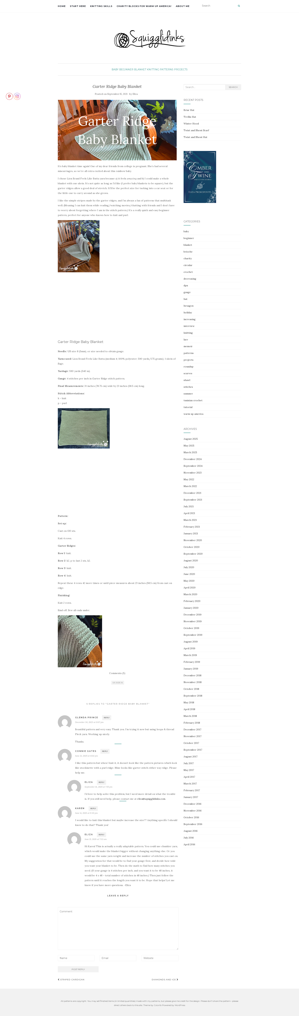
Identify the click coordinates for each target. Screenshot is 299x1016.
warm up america (193, 413)
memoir (188, 346)
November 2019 (193, 621)
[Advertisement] (87, 309)
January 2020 (191, 607)
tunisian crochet (193, 400)
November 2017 (192, 736)
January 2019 (191, 668)
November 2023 (193, 472)
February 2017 (192, 790)
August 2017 (190, 756)
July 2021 (189, 506)
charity (188, 258)
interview (189, 326)
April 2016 (189, 844)
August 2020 (191, 560)
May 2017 (189, 770)
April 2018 (189, 709)
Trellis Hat (190, 116)
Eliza (135, 94)
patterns (166, 69)
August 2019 (191, 641)
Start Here (78, 6)
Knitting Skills (101, 6)
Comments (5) (117, 673)
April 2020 (190, 587)
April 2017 (189, 776)
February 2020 (192, 601)
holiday (188, 312)
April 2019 (189, 648)
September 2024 (193, 465)
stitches (188, 386)
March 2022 (190, 486)
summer (188, 393)
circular (188, 265)
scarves (188, 373)
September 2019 (193, 634)
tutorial (188, 407)
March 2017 (190, 783)
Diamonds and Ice (164, 979)
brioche (188, 251)
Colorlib (158, 1005)
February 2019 (192, 661)
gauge (187, 292)
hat (185, 299)
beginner (126, 69)
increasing (190, 319)
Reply (107, 718)
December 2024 (193, 459)
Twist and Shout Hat (195, 137)
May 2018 (189, 702)
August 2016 (191, 830)
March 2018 (190, 716)
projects (181, 69)
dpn (186, 285)
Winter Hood (191, 123)
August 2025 (191, 438)
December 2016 (192, 803)
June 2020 (189, 574)
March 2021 (190, 520)
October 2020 (192, 547)
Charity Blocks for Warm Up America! (144, 6)
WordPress (180, 1005)
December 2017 (192, 729)
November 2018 (193, 682)
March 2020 (190, 594)
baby (115, 69)
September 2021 (193, 499)
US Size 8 (118, 682)
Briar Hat (189, 110)
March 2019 (190, 655)
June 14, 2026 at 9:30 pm (86, 813)
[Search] (239, 5)
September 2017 (193, 749)
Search (233, 87)
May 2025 (189, 445)
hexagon (188, 305)
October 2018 (191, 689)
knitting (153, 69)
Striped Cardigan (72, 979)
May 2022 (189, 479)
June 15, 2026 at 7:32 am (96, 839)
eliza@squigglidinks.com (151, 798)
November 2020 (193, 540)
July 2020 (189, 567)
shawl (187, 380)
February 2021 (192, 526)
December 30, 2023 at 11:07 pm (89, 722)
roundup (188, 366)
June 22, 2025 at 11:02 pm (86, 755)
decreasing (190, 278)
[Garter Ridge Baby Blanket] (117, 130)
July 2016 (189, 837)
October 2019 (191, 628)
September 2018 (193, 695)
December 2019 (192, 614)
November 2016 (193, 810)
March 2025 (190, 452)
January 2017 (191, 797)
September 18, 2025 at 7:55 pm (98, 786)
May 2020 (189, 580)
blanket (140, 69)
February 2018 (192, 722)
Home (62, 6)
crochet (188, 271)
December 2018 (192, 675)
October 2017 (191, 743)
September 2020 (193, 553)
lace (186, 339)
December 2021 (192, 492)
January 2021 (191, 533)
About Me (182, 6)
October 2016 (191, 817)
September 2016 (193, 824)
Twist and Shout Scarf (196, 130)
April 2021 (189, 513)
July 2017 (189, 763)
